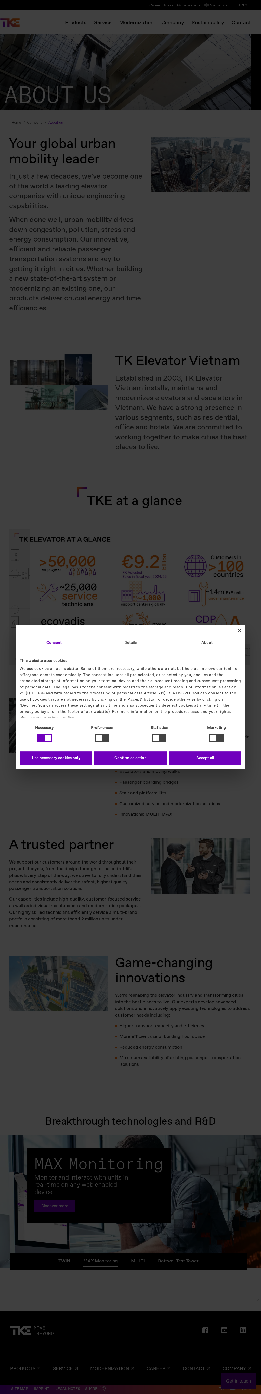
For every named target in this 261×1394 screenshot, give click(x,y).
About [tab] (207, 642)
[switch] (102, 738)
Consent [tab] (54, 642)
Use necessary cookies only (56, 758)
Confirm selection (130, 758)
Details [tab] (130, 642)
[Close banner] (239, 630)
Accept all (205, 758)
